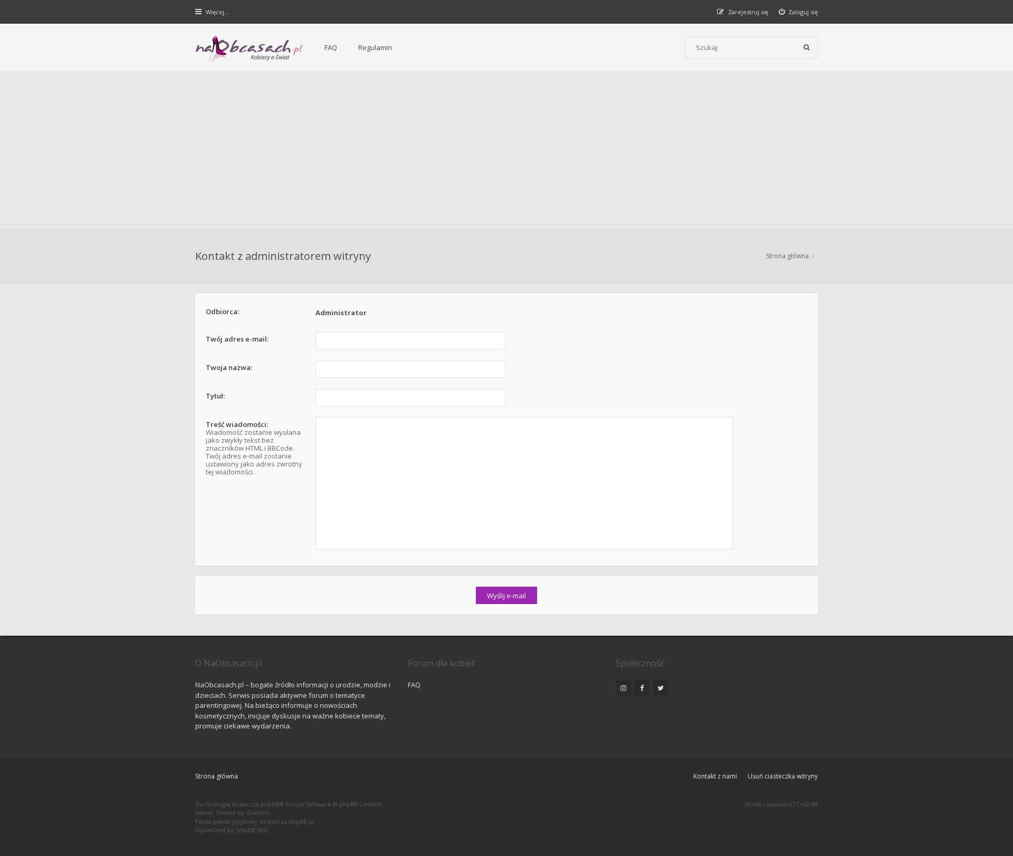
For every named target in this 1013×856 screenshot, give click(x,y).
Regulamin (375, 47)
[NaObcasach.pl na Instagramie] (624, 688)
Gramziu (258, 812)
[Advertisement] (506, 150)
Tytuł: (215, 396)
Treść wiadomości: (237, 424)
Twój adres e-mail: (237, 339)
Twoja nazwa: (229, 367)
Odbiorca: (222, 311)
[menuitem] (798, 12)
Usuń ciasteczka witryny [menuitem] (783, 776)
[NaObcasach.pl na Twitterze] (660, 688)
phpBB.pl (301, 821)
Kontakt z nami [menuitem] (715, 776)
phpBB (270, 804)
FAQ (330, 47)
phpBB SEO (252, 830)
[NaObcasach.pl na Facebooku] (642, 688)
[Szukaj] (806, 47)
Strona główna (216, 776)
